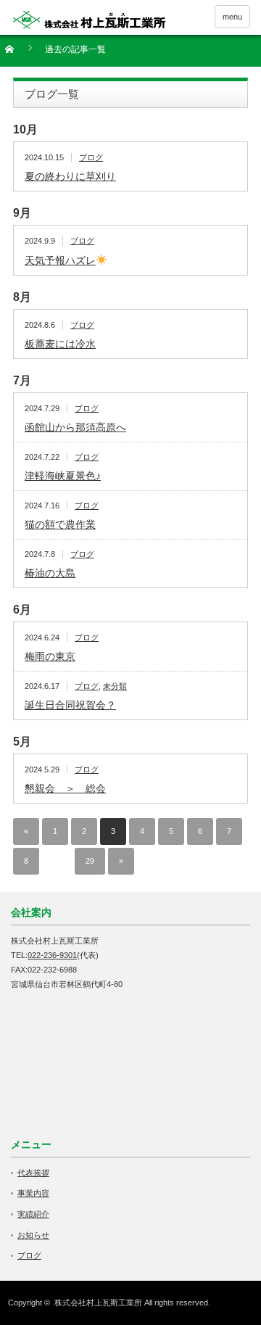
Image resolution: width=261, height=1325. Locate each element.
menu (232, 16)
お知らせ (33, 1235)
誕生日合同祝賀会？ (70, 705)
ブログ (91, 157)
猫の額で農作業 (60, 524)
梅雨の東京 (50, 656)
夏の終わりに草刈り (70, 176)
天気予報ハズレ (60, 260)
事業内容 (33, 1193)
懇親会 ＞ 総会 (65, 788)
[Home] (17, 54)
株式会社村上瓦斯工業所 (98, 1302)
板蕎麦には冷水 (60, 344)
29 (90, 860)
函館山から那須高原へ (75, 427)
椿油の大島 (50, 573)
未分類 (115, 686)
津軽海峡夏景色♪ (63, 476)
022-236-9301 (52, 955)
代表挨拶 (33, 1172)
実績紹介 (33, 1214)
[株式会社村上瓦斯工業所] (89, 19)
